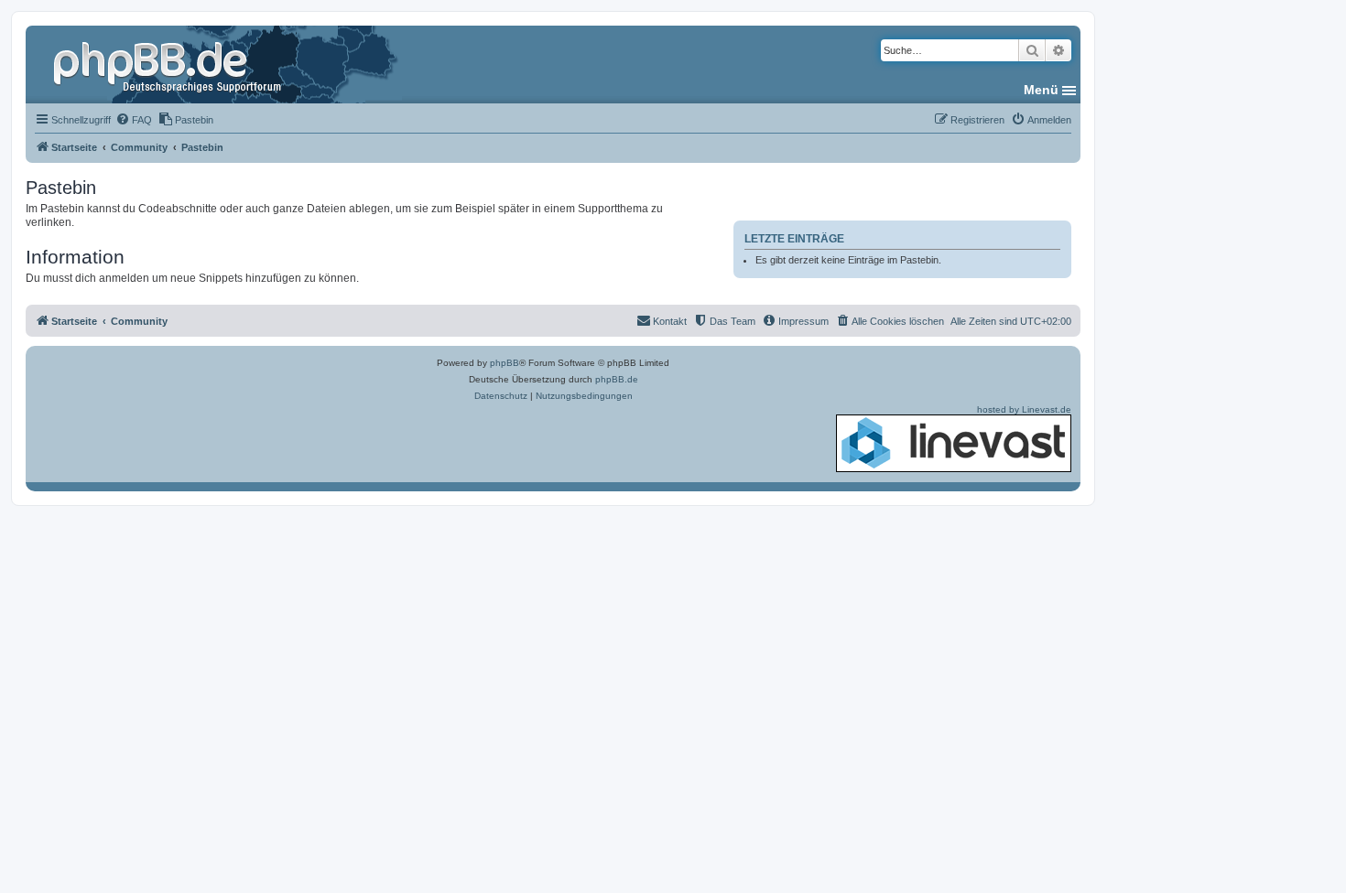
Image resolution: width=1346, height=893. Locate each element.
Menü (1041, 89)
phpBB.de (616, 379)
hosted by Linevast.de (1024, 409)
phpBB (504, 363)
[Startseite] (169, 64)
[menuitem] (133, 120)
